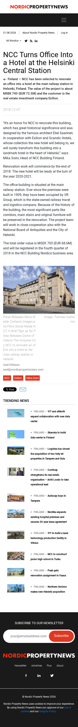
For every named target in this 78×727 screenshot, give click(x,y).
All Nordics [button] (12, 40)
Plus (49, 665)
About (60, 665)
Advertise (36, 665)
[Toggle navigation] (63, 20)
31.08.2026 (9, 32)
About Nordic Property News (38, 32)
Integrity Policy (47, 711)
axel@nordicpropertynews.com (23, 369)
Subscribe (61, 636)
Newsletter (20, 665)
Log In (64, 32)
